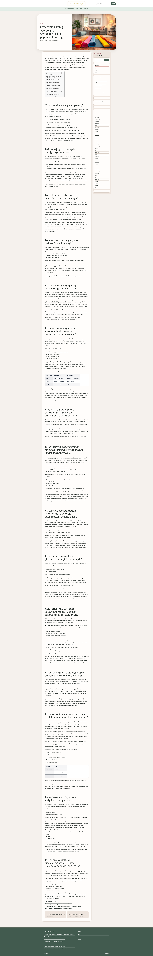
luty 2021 (96, 187)
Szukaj (113, 3)
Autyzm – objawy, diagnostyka (52, 904)
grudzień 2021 (97, 167)
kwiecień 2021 (97, 183)
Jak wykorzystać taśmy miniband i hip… (54, 85)
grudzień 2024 (97, 135)
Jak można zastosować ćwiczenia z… (54, 92)
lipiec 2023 (96, 150)
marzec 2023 (97, 158)
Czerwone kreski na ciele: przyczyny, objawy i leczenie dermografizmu (55, 948)
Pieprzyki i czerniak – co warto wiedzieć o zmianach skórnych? (54, 939)
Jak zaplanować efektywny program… (54, 95)
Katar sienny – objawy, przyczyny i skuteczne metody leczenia (55, 914)
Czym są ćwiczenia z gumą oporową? (53, 74)
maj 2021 (96, 181)
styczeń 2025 (97, 133)
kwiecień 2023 (97, 156)
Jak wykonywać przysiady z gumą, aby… (55, 91)
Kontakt (107, 953)
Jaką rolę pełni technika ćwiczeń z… (53, 77)
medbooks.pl (47, 953)
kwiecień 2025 (97, 127)
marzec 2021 (97, 185)
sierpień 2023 (97, 148)
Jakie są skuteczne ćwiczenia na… (54, 89)
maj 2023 (96, 154)
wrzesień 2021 (97, 173)
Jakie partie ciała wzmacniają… (52, 83)
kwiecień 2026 (97, 115)
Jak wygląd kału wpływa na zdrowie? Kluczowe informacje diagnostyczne (76, 914)
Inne (77, 8)
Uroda (81, 8)
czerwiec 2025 (97, 123)
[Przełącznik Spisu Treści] (62, 73)
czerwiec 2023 (97, 152)
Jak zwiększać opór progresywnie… (53, 79)
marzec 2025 (97, 129)
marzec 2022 (97, 162)
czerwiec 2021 (97, 179)
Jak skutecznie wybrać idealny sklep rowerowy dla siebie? (53, 936)
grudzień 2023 (97, 144)
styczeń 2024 (97, 142)
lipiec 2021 (96, 177)
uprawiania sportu (62, 138)
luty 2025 (96, 131)
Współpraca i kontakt (70, 8)
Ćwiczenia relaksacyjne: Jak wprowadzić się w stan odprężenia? (54, 941)
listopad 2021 (97, 169)
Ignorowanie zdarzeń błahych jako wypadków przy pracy (58, 903)
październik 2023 (97, 146)
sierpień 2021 (97, 175)
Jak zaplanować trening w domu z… (54, 94)
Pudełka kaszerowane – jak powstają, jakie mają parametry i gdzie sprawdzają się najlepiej (102, 81)
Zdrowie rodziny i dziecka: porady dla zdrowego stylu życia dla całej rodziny (63, 906)
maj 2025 (96, 125)
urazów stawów (78, 429)
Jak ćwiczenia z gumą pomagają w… (53, 82)
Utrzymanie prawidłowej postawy (79, 540)
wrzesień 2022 (97, 160)
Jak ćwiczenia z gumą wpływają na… (53, 80)
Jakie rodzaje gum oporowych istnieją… (54, 76)
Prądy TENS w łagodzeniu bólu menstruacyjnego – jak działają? (54, 946)
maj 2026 (96, 113)
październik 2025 (97, 119)
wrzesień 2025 (97, 121)
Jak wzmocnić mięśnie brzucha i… (54, 88)
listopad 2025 (97, 117)
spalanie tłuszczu (75, 384)
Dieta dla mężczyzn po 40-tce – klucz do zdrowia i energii (58, 908)
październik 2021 (97, 171)
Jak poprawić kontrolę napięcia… (52, 86)
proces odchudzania (70, 341)
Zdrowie (86, 8)
